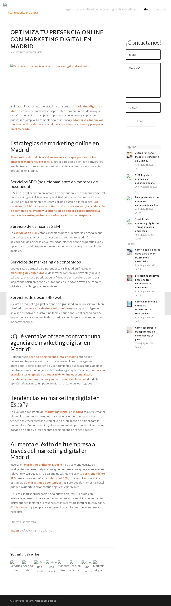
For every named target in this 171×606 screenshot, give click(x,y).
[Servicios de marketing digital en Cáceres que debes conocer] (16, 566)
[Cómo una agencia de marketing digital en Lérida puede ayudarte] (87, 566)
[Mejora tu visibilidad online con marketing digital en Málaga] (168, 303)
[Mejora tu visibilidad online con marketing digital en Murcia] (3, 303)
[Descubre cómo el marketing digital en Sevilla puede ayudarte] (75, 566)
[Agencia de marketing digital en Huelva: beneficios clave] (28, 566)
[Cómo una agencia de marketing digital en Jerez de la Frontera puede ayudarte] (51, 566)
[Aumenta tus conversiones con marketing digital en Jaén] (63, 566)
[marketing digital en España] (57, 82)
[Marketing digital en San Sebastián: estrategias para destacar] (98, 566)
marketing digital (40, 530)
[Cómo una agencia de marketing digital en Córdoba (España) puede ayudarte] (39, 566)
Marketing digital (21, 52)
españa (22, 530)
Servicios (38, 52)
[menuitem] (102, 9)
